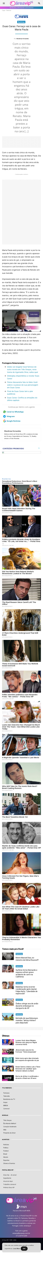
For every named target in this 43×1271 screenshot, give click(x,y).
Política (4, 1070)
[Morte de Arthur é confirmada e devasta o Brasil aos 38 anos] (8, 1078)
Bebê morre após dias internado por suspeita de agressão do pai (27, 1059)
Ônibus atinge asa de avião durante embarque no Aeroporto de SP (27, 1005)
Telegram (11, 416)
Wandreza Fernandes (22, 38)
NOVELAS (5, 1115)
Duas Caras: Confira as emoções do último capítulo (22, 399)
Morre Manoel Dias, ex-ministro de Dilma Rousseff (27, 959)
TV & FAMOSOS (7, 1088)
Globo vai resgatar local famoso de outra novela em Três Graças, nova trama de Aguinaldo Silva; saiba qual (22, 369)
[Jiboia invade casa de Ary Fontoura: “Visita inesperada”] (8, 1052)
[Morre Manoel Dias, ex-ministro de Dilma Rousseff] (8, 956)
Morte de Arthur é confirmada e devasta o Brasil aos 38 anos (27, 1077)
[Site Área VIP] (21, 3)
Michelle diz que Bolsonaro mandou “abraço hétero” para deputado (27, 1020)
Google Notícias (13, 421)
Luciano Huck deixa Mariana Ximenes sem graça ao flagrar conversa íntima (26, 1042)
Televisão (5, 1044)
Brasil (4, 1062)
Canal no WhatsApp (15, 412)
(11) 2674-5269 (21, 1236)
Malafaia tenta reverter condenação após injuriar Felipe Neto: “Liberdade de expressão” (26, 990)
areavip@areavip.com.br (21, 1233)
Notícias (8, 10)
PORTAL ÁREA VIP (7, 1170)
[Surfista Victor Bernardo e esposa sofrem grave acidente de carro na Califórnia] (8, 968)
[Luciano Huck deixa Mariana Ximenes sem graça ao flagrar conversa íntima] (8, 1042)
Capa (3, 10)
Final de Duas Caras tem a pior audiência (20, 392)
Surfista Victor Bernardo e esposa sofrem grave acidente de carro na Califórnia (26, 973)
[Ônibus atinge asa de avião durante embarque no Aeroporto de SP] (8, 1002)
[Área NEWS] (21, 17)
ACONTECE (5, 1139)
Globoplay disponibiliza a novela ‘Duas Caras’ (23, 377)
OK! (24, 1248)
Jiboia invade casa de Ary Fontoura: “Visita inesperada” (25, 1051)
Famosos (5, 1053)
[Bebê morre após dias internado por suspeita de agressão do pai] (8, 1060)
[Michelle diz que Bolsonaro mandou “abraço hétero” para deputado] (8, 1017)
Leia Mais (16, 1248)
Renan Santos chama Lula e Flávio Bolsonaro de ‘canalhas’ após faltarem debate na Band (27, 1069)
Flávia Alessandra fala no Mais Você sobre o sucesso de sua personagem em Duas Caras (22, 385)
